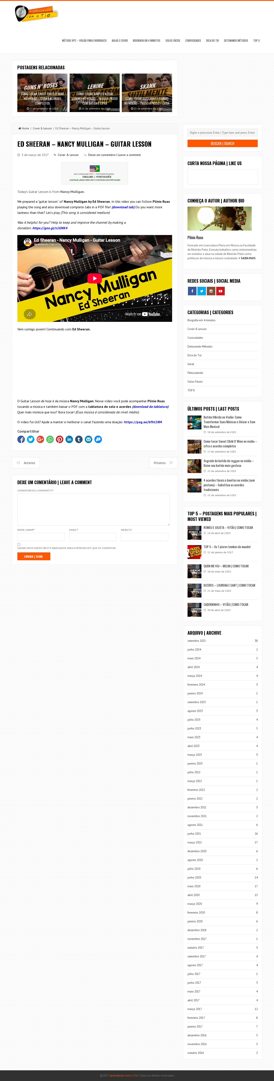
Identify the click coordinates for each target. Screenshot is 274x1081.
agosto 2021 (195, 825)
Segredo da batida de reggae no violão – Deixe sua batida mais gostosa (229, 463)
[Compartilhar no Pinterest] (59, 439)
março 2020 (195, 904)
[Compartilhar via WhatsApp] (50, 439)
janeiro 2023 (195, 763)
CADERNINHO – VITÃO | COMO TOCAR (226, 604)
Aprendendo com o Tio (123, 1075)
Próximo (160, 463)
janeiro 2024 (195, 693)
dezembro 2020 (197, 851)
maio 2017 (194, 991)
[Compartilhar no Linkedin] (69, 439)
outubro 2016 (196, 1053)
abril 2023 (194, 746)
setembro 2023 (197, 702)
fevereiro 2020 (196, 912)
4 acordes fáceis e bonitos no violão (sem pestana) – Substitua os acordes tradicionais (229, 485)
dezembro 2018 (197, 930)
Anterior (29, 463)
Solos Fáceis (172, 40)
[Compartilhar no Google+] (40, 439)
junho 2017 (194, 983)
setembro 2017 (197, 956)
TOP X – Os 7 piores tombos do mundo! (227, 546)
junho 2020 (194, 877)
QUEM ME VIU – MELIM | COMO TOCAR (226, 565)
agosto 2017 (195, 965)
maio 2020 (194, 886)
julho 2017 (194, 974)
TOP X (256, 40)
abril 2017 (194, 1000)
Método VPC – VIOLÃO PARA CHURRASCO (84, 40)
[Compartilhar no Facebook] (21, 439)
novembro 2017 (197, 939)
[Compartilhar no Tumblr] (79, 439)
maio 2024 (194, 658)
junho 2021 (194, 834)
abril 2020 (194, 895)
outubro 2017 (196, 947)
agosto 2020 (195, 860)
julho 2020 (194, 869)
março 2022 (195, 781)
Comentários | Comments (35, 490)
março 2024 (195, 676)
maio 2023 (194, 737)
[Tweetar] (30, 439)
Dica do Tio (212, 40)
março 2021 (195, 842)
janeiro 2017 (195, 1026)
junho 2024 (194, 649)
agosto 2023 (195, 711)
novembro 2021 (197, 816)
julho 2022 (194, 772)
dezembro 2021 (197, 807)
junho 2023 (194, 728)
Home (25, 128)
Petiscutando (195, 373)
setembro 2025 (197, 641)
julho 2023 (194, 720)
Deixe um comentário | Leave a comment (114, 155)
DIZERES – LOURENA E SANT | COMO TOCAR (229, 585)
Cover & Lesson (42, 128)
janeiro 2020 (195, 921)
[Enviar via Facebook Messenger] (98, 439)
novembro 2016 (197, 1044)
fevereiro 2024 (196, 684)
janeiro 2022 (195, 798)
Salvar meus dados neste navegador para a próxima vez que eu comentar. (66, 548)
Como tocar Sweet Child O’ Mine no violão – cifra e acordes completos (230, 443)
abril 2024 (194, 667)
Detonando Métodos (236, 40)
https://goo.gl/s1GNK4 (49, 228)
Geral (191, 364)
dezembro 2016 (197, 1035)
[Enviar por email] (88, 439)
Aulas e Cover (120, 40)
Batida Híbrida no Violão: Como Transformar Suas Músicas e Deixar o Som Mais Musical (229, 422)
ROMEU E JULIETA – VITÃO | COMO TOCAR (228, 527)
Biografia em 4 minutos (146, 40)
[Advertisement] (94, 366)
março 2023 (195, 755)
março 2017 (195, 1009)
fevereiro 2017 (196, 1018)
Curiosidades (193, 40)
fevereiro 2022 (196, 790)
